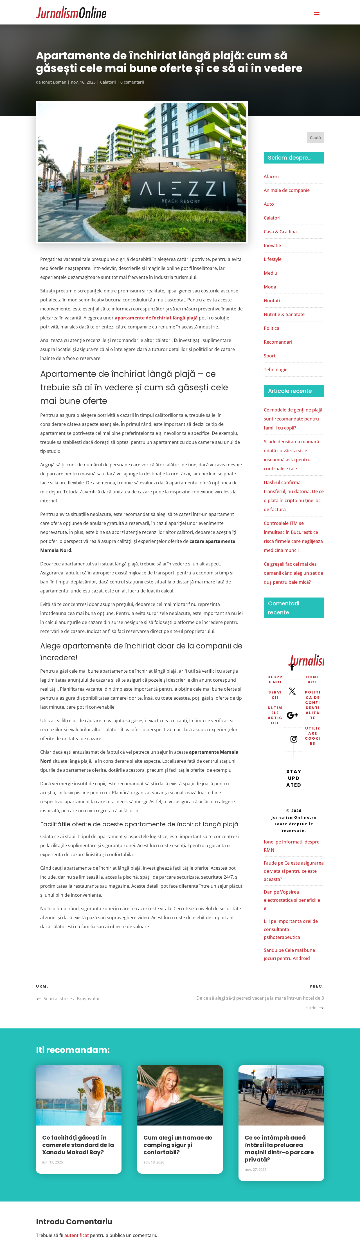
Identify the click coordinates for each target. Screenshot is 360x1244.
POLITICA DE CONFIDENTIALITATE (313, 705)
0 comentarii (132, 82)
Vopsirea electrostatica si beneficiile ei (292, 900)
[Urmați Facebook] (292, 667)
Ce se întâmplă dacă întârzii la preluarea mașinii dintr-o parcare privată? (279, 1149)
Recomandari (278, 342)
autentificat (76, 1235)
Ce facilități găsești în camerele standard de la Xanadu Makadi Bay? (78, 1145)
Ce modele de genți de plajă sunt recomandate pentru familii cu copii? (293, 419)
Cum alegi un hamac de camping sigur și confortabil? (177, 1145)
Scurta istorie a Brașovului (71, 998)
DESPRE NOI (275, 679)
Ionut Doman (54, 82)
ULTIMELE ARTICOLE (275, 715)
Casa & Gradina (280, 232)
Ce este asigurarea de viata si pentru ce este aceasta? (294, 871)
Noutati (272, 300)
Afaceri (271, 176)
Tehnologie (275, 369)
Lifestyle (273, 259)
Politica (271, 328)
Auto (269, 204)
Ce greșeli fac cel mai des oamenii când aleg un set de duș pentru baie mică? (293, 573)
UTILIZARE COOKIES (312, 736)
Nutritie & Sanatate (284, 314)
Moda (270, 287)
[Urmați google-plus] (292, 715)
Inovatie (272, 245)
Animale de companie (287, 190)
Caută (315, 137)
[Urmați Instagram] (293, 739)
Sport (270, 356)
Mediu (270, 273)
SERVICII (275, 695)
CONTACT (313, 679)
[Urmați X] (292, 691)
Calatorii (108, 82)
